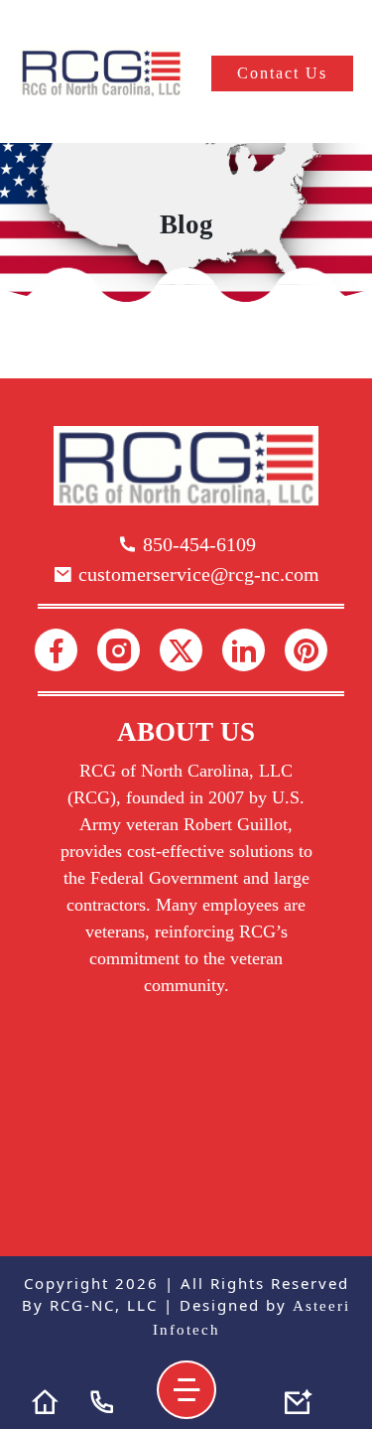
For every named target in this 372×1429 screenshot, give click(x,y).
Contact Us (282, 73)
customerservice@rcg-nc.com (196, 574)
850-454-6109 (197, 544)
